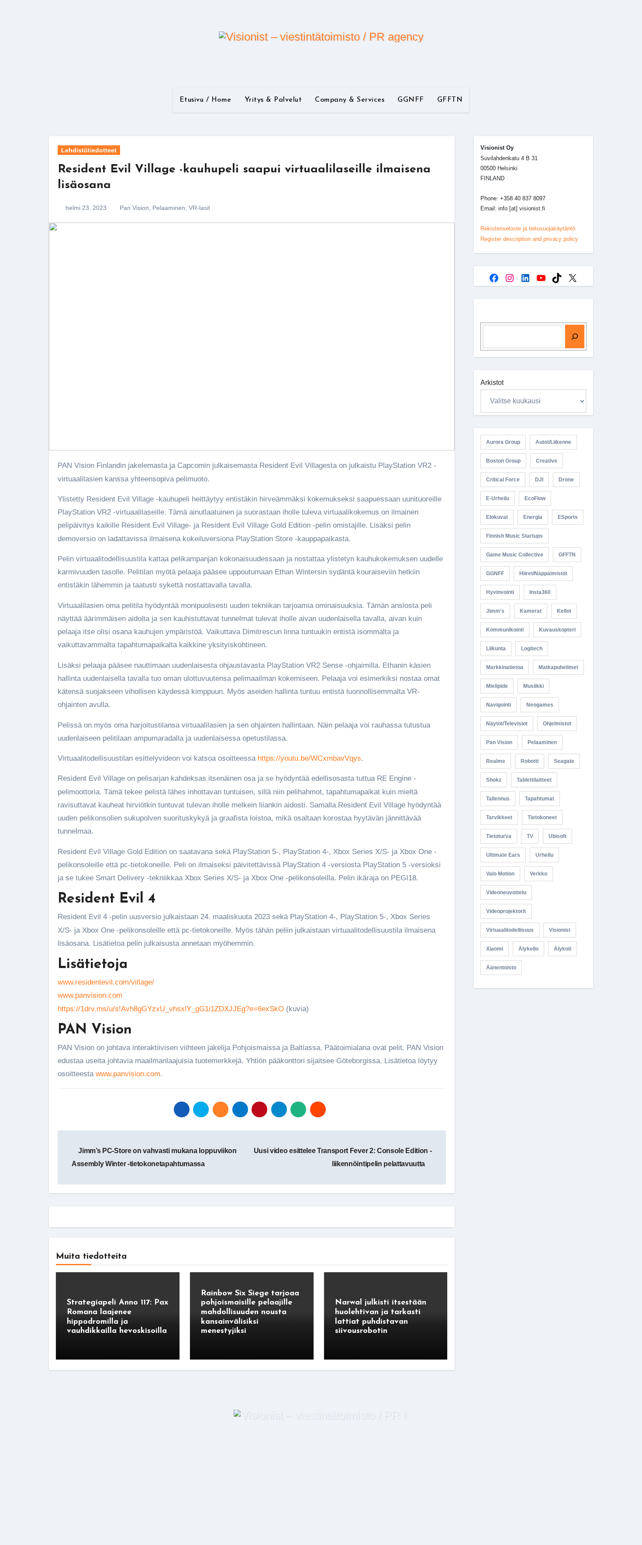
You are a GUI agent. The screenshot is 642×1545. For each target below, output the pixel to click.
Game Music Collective (514, 555)
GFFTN (450, 99)
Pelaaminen (168, 207)
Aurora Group (503, 442)
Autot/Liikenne (553, 442)
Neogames (539, 705)
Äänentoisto (501, 968)
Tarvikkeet (499, 817)
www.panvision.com (90, 995)
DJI (539, 480)
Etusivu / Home (205, 99)
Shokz (493, 780)
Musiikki (533, 686)
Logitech (531, 648)
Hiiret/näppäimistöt (543, 573)
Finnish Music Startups (514, 536)
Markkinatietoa (504, 667)
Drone (566, 480)
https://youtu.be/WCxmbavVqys (309, 758)
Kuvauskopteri (557, 630)
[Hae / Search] (574, 336)
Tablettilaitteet (534, 780)
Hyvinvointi (500, 592)
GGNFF (410, 99)
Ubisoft (557, 836)
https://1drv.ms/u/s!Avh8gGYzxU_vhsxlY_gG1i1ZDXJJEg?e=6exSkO (171, 1009)
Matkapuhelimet (558, 667)
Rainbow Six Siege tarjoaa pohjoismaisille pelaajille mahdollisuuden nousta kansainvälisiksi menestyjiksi (250, 1312)
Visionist (559, 930)
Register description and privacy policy (529, 239)
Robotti (529, 761)
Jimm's (495, 611)
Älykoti (562, 949)
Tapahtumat (539, 799)
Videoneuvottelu (506, 892)
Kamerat (531, 611)
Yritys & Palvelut (273, 99)
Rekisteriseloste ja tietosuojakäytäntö (527, 228)
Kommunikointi (505, 630)
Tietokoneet (542, 817)
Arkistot (492, 382)
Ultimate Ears (503, 855)
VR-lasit (199, 207)
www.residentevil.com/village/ (106, 982)
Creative (546, 461)
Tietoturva (498, 836)
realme (495, 761)
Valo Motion (500, 874)
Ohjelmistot (557, 724)
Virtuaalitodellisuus (510, 930)
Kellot (564, 611)
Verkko (538, 874)
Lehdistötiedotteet (89, 150)
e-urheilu (497, 498)
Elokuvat (497, 517)
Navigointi (498, 705)
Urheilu (544, 855)
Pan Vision (134, 207)
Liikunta (496, 648)
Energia (532, 517)
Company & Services (349, 99)
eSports (568, 517)
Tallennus (498, 799)
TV (530, 836)
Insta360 (540, 592)
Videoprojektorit (506, 911)
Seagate (564, 761)
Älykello (528, 949)
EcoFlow (535, 498)
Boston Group (503, 461)
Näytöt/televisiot (507, 724)
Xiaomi (494, 949)
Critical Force (503, 480)
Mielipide (497, 686)
